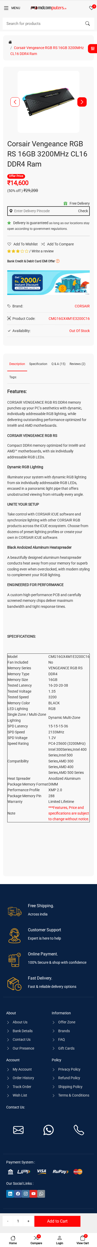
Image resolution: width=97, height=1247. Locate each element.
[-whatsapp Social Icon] (41, 1194)
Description (17, 364)
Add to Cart (57, 1221)
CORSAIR (82, 306)
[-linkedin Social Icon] (10, 1194)
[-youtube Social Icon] (33, 1194)
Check (83, 211)
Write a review (43, 251)
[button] (82, 102)
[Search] (87, 24)
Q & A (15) (58, 364)
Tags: (13, 377)
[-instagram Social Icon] (25, 1194)
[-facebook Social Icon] (18, 1194)
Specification (38, 364)
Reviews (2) (77, 364)
